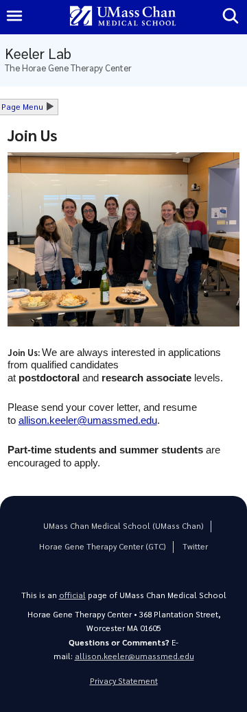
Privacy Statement (124, 681)
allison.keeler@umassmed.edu (134, 656)
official (72, 595)
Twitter (195, 546)
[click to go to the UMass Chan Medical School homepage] (123, 17)
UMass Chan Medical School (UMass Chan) (123, 526)
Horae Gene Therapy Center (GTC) (102, 546)
